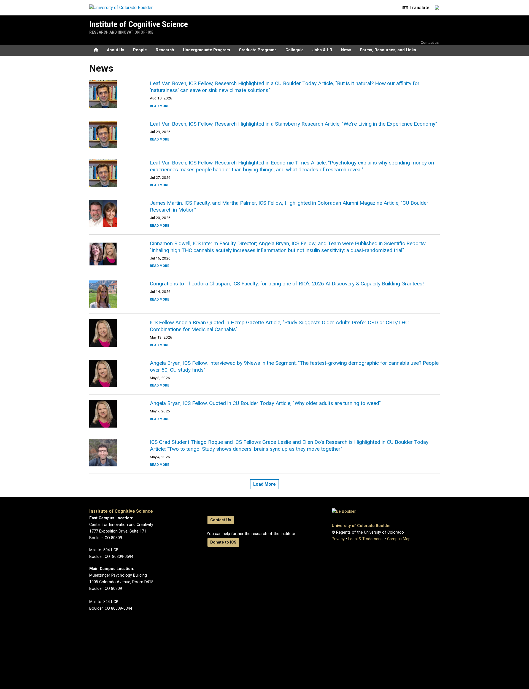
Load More (264, 484)
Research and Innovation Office (121, 32)
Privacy (338, 539)
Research (165, 50)
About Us (115, 50)
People (140, 50)
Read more (159, 106)
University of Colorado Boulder (361, 525)
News (346, 50)
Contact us (430, 42)
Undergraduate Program (206, 50)
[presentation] (113, 94)
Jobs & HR (322, 50)
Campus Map (399, 539)
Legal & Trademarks (366, 539)
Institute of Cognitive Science (138, 24)
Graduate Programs (258, 50)
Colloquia (294, 50)
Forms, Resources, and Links (388, 50)
